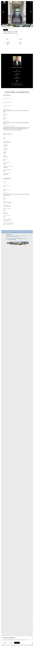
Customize (11, 642)
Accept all (17, 642)
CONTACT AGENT (17, 84)
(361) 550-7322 (17, 74)
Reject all (5, 642)
